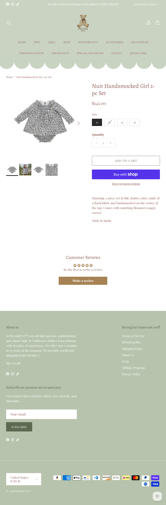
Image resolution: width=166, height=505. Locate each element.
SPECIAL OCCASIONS (90, 53)
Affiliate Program (133, 368)
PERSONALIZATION (31, 53)
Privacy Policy (131, 374)
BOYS (66, 42)
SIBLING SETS (60, 53)
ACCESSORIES (114, 42)
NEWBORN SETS (88, 42)
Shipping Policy (132, 349)
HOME (22, 42)
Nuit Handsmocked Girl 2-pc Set (33, 76)
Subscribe (19, 427)
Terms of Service (133, 336)
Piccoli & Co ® (23, 491)
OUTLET (116, 53)
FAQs (125, 361)
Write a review (83, 281)
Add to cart (126, 161)
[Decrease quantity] (95, 143)
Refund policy (131, 342)
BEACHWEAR (139, 42)
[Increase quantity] (111, 143)
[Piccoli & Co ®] (83, 23)
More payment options (126, 184)
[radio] (97, 122)
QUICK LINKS (138, 53)
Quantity (98, 134)
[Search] (8, 22)
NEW (37, 42)
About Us (128, 355)
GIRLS (51, 42)
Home (9, 76)
